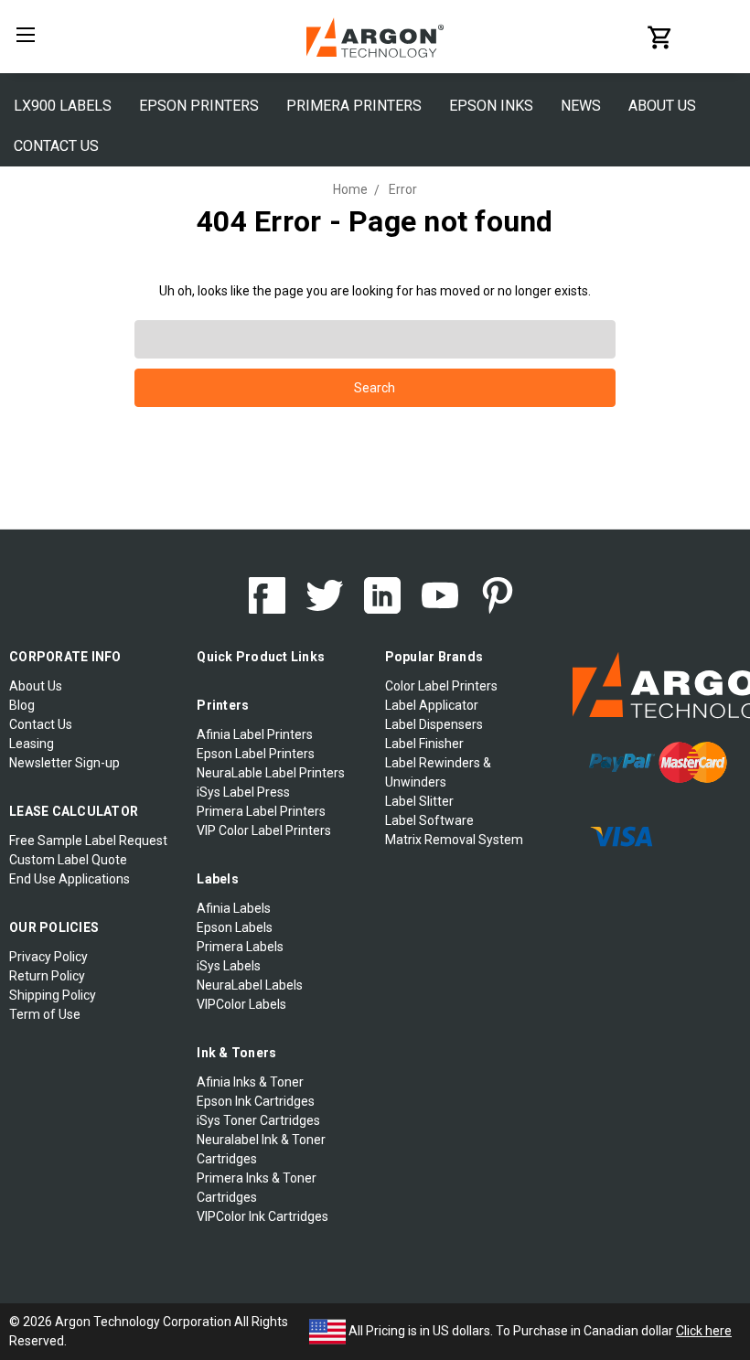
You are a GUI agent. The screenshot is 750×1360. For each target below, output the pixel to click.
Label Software (429, 820)
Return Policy (47, 976)
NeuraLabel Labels (250, 985)
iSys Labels (229, 965)
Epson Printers (199, 105)
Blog (22, 705)
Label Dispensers (434, 724)
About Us (662, 105)
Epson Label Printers (256, 753)
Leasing (31, 743)
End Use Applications (69, 879)
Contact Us (56, 146)
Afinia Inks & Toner (250, 1082)
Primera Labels (240, 946)
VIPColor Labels (241, 1004)
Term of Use (44, 1014)
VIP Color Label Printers (264, 830)
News (581, 105)
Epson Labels (235, 927)
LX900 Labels (63, 105)
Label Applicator (431, 705)
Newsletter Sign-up (64, 762)
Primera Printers (354, 105)
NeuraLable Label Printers (271, 773)
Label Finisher (424, 743)
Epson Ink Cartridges (256, 1101)
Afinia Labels (234, 908)
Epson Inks (491, 105)
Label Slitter (419, 801)
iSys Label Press (243, 792)
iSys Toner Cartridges (258, 1120)
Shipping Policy (52, 995)
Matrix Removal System (454, 839)
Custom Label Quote (68, 859)
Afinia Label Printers (255, 734)
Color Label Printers (441, 686)
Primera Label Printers (261, 811)
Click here (704, 1330)
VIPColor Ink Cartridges (262, 1216)
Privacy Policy (48, 956)
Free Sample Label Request (88, 840)
